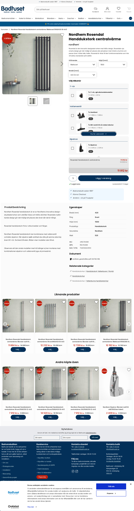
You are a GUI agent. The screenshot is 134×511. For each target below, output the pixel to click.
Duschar (70, 18)
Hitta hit (109, 473)
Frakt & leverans (43, 469)
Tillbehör (109, 18)
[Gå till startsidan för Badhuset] (12, 9)
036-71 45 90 (79, 447)
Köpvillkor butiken (44, 458)
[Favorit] (62, 34)
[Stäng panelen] (130, 484)
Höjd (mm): (103, 60)
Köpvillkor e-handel (44, 461)
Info (90, 99)
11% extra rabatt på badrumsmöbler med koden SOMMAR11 (66, 24)
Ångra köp (42, 477)
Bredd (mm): (74, 71)
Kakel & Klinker (25, 18)
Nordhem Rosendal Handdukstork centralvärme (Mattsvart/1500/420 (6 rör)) (39, 29)
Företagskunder (8, 466)
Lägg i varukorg (94, 179)
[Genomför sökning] (80, 9)
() (86, 259)
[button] (62, 64)
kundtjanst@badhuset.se (80, 449)
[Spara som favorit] (31, 302)
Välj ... (18, 349)
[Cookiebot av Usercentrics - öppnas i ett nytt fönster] (13, 506)
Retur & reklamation (44, 472)
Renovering (7, 474)
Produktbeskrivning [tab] (15, 207)
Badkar (81, 18)
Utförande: (73, 60)
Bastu (61, 18)
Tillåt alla (111, 486)
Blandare (50, 18)
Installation (6, 470)
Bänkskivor (39, 18)
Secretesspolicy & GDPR (46, 465)
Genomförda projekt (10, 477)
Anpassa (110, 493)
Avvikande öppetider (113, 461)
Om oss (5, 462)
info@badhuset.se (112, 449)
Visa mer (30, 507)
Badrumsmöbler (8, 18)
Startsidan (4, 29)
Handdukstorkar (94, 18)
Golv (119, 18)
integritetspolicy (91, 433)
